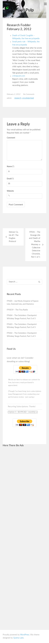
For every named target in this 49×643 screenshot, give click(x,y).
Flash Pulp (24, 10)
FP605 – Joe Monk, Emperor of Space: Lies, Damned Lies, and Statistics (23, 302)
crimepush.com (18, 76)
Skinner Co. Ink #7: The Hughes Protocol (13, 236)
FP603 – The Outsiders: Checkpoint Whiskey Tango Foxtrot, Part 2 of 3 (22, 325)
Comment (11, 138)
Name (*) (10, 167)
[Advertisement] (24, 491)
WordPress (24, 635)
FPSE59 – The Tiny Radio (17, 310)
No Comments (28, 94)
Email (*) (10, 179)
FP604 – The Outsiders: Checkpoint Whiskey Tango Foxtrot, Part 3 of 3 (22, 317)
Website (10, 191)
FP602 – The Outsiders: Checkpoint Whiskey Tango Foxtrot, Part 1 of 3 (22, 334)
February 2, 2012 (13, 94)
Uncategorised (28, 98)
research (17, 98)
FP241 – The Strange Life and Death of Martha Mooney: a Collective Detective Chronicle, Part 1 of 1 (34, 244)
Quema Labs (18, 638)
